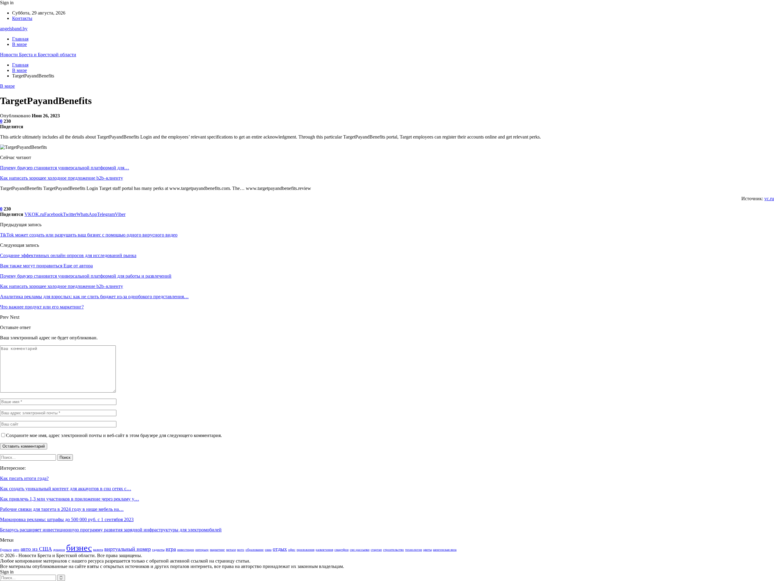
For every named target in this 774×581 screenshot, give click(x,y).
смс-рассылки (359, 549)
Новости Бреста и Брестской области (38, 54)
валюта (98, 549)
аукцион (59, 549)
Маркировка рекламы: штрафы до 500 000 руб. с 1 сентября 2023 (67, 519)
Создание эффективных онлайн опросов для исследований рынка (68, 255)
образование (255, 549)
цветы (427, 549)
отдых (280, 549)
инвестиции (185, 549)
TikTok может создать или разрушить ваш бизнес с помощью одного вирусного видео (88, 234)
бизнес (79, 548)
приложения (305, 549)
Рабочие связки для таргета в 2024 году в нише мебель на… (62, 509)
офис (291, 549)
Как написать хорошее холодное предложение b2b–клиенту (61, 178)
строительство (393, 549)
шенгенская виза (445, 549)
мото (240, 549)
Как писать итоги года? (24, 478)
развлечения (324, 549)
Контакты (22, 18)
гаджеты (158, 549)
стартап (376, 549)
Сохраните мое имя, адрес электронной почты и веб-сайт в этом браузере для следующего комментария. (114, 435)
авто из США (36, 549)
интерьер (202, 549)
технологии (413, 549)
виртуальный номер (127, 549)
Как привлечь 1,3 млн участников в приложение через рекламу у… (69, 498)
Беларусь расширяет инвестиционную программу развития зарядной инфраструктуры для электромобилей (111, 529)
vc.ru (769, 198)
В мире (19, 44)
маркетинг (217, 549)
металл (231, 549)
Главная (20, 38)
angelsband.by (14, 28)
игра (171, 549)
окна (268, 549)
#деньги (6, 549)
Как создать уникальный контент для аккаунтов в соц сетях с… (65, 488)
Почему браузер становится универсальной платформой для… (64, 167)
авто (16, 549)
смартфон (341, 549)
